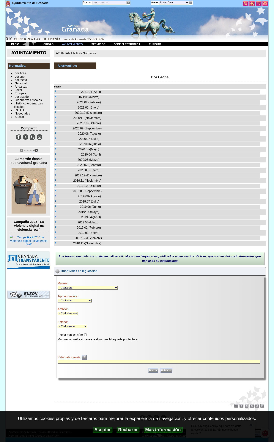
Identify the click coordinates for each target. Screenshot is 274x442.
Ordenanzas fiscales (28, 100)
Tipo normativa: (68, 296)
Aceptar (102, 429)
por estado (22, 96)
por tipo (20, 76)
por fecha (21, 79)
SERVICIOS (98, 44)
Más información (163, 429)
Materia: (63, 283)
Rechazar (128, 429)
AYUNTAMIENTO (72, 44)
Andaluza (21, 86)
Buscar (87, 2)
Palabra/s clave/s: (70, 357)
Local (18, 90)
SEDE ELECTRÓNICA (127, 44)
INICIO (15, 44)
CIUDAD (48, 44)
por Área (20, 73)
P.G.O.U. (20, 110)
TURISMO (155, 44)
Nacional (21, 83)
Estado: (63, 322)
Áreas (155, 2)
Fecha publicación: (70, 334)
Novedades (22, 113)
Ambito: (63, 309)
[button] (191, 2)
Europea (20, 93)
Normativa (89, 53)
